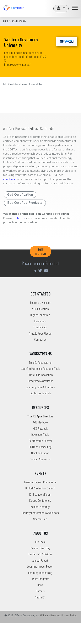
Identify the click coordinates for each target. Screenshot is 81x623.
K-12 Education (40, 309)
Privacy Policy (68, 615)
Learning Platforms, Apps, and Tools (40, 368)
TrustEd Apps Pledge (40, 333)
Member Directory (40, 548)
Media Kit (40, 597)
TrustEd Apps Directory (40, 416)
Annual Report (40, 560)
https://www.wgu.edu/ (17, 64)
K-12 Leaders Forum (40, 494)
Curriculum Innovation (40, 375)
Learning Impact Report (40, 566)
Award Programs (40, 579)
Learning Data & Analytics (40, 387)
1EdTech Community (40, 447)
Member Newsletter (40, 459)
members (9, 179)
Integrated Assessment (40, 381)
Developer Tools (40, 434)
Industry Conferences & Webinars (40, 513)
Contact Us (40, 339)
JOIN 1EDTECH (40, 251)
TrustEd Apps (40, 327)
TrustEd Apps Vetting (40, 362)
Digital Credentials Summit (40, 488)
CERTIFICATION (19, 21)
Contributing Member (16, 53)
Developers (40, 321)
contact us (19, 218)
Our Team (40, 542)
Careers (40, 591)
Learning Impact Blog (40, 573)
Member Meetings (40, 507)
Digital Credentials (40, 393)
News (40, 585)
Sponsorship (40, 519)
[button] (61, 8)
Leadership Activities (40, 554)
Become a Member (40, 302)
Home (6, 21)
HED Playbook (40, 428)
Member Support (40, 453)
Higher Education (40, 315)
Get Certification (20, 194)
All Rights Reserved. (50, 615)
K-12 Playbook (40, 422)
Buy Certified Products (25, 202)
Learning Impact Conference (40, 482)
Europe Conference (40, 500)
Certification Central (40, 441)
